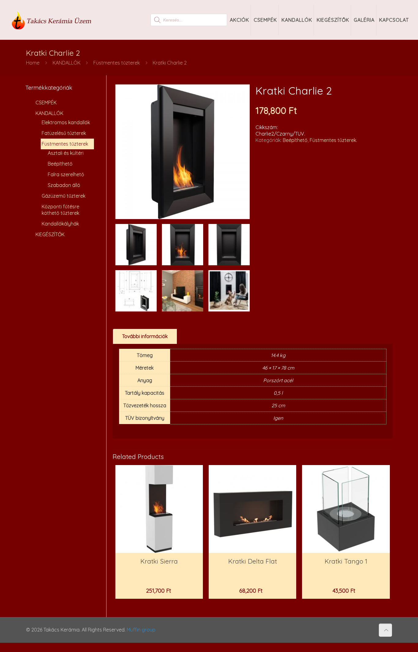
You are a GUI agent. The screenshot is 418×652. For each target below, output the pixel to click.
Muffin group (141, 630)
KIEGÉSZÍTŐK (50, 234)
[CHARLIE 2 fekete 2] (182, 244)
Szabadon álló (64, 185)
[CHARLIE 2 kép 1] (182, 290)
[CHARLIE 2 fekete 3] (136, 244)
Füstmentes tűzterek (116, 63)
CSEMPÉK (46, 102)
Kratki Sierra (159, 561)
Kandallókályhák (60, 224)
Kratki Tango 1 (346, 561)
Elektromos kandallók (66, 122)
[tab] (145, 336)
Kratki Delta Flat (252, 561)
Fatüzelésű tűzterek (64, 133)
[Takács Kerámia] (51, 20)
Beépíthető (295, 140)
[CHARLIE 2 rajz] (136, 290)
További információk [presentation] (145, 336)
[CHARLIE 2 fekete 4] (229, 244)
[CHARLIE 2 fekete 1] (182, 151)
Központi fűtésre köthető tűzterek (60, 209)
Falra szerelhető (66, 174)
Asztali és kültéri (66, 153)
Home (32, 63)
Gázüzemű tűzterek (63, 196)
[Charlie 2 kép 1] (229, 290)
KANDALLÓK (66, 63)
